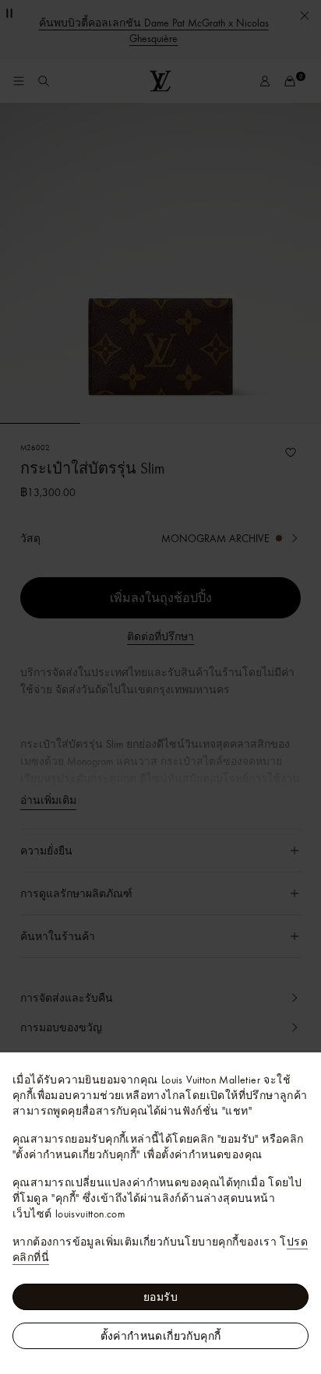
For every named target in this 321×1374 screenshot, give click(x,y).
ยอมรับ (160, 1297)
